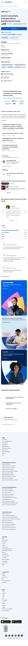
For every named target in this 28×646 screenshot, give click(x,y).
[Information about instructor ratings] (9, 157)
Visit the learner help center (10, 419)
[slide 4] (16, 220)
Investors (4, 593)
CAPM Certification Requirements (8, 515)
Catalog (3, 545)
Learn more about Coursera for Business (12, 98)
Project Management (6, 451)
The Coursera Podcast (6, 580)
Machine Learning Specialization (8, 501)
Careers (3, 543)
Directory (4, 605)
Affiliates (3, 607)
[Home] (2, 6)
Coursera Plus (4, 547)
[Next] (25, 211)
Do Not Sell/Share (5, 610)
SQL (3, 455)
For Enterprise (5, 554)
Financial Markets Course (7, 499)
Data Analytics (5, 444)
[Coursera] (8, 2)
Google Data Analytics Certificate (8, 467)
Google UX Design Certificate (7, 473)
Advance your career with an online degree (12, 318)
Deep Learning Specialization (7, 496)
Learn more (19, 34)
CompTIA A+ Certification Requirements (10, 517)
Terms (3, 595)
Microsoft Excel (5, 450)
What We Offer (5, 540)
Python (3, 453)
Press (3, 591)
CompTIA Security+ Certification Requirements (11, 519)
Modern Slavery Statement (7, 609)
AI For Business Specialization (8, 490)
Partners (3, 575)
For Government (5, 556)
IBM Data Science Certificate (7, 478)
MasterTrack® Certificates (7, 550)
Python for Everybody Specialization (9, 504)
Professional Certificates (7, 549)
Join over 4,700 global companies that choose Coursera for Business (13, 354)
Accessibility (4, 600)
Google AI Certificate (6, 464)
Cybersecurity (5, 443)
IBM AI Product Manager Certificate (9, 476)
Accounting (4, 439)
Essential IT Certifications (7, 520)
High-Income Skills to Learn (7, 522)
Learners (4, 573)
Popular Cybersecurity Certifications (9, 527)
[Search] (25, 2)
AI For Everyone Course (6, 492)
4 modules (4, 42)
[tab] (5, 184)
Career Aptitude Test (6, 513)
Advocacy (4, 67)
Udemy (3, 564)
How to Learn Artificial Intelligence (8, 524)
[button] (24, 23)
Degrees (3, 552)
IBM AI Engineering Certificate (8, 474)
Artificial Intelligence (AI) (6, 441)
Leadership (4, 542)
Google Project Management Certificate (10, 471)
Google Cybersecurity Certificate (8, 466)
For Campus (4, 557)
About (3, 538)
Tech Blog (4, 582)
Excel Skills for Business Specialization (9, 497)
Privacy (3, 596)
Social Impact (4, 561)
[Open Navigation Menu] (2, 2)
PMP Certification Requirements (8, 526)
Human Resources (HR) (6, 448)
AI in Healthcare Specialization (8, 494)
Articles (3, 603)
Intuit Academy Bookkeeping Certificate (10, 480)
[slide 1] (11, 220)
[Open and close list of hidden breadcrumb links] (5, 6)
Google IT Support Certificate (8, 469)
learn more (13, 424)
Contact (3, 602)
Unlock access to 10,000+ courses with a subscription (12, 285)
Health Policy (10, 67)
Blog (3, 579)
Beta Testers (4, 577)
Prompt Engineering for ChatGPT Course (10, 503)
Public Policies (18, 67)
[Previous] (2, 211)
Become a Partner (5, 559)
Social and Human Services (20, 64)
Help (3, 598)
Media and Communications (7, 64)
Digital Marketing (5, 446)
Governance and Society (13, 6)
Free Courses (4, 563)
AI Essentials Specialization (7, 489)
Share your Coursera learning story (9, 529)
